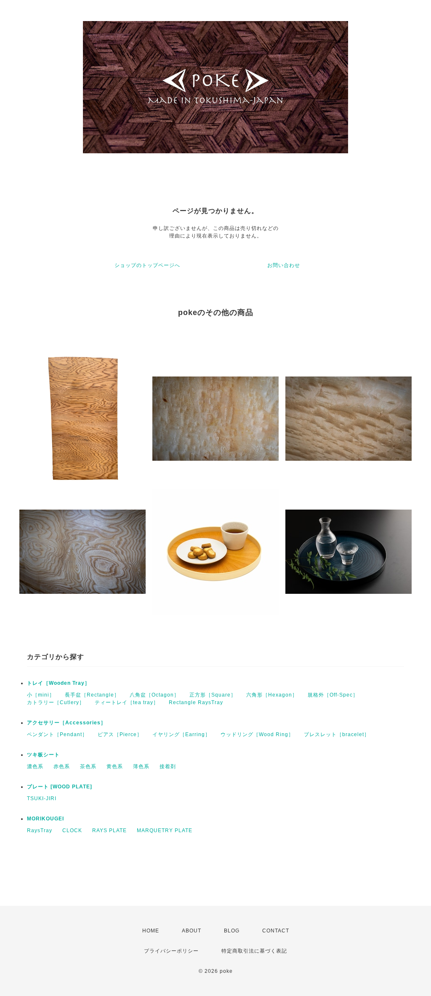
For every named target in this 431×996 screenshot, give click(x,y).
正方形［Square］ (212, 695)
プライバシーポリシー (171, 951)
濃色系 (35, 766)
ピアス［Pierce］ (120, 734)
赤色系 (61, 766)
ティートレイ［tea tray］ (127, 702)
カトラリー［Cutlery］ (56, 702)
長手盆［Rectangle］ (92, 695)
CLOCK (72, 830)
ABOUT (191, 931)
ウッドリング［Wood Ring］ (257, 734)
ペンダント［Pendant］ (57, 734)
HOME (150, 931)
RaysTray (39, 830)
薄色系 (141, 766)
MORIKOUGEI (45, 819)
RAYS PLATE (109, 830)
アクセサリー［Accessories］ (66, 723)
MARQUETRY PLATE (164, 830)
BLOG (231, 931)
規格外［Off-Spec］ (333, 695)
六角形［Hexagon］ (272, 695)
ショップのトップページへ (147, 265)
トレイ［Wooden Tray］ (58, 683)
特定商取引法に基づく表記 (254, 951)
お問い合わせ (283, 265)
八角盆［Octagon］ (154, 695)
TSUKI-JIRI (41, 798)
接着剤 (168, 766)
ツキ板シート (43, 755)
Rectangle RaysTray (196, 702)
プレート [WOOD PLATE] (59, 787)
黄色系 (114, 766)
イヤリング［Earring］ (181, 734)
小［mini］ (41, 695)
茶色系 (88, 766)
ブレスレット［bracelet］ (337, 734)
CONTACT (275, 931)
